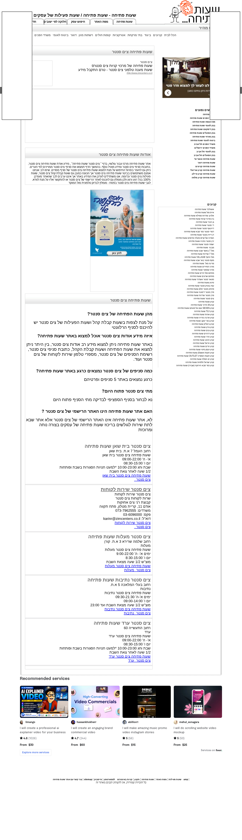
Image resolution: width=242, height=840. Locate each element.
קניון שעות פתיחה (206, 301)
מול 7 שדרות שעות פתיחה (202, 254)
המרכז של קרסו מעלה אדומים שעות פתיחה (195, 238)
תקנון (137, 779)
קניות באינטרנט (124, 779)
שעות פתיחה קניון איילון (203, 174)
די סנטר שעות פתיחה (204, 225)
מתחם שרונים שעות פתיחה (202, 276)
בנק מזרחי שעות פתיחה (203, 136)
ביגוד (147, 35)
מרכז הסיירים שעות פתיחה (202, 266)
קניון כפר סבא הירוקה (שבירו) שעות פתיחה (195, 365)
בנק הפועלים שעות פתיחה (202, 133)
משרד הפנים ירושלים (204, 148)
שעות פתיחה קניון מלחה (203, 177)
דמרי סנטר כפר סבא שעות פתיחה (199, 231)
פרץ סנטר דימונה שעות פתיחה (200, 292)
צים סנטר (142, 479)
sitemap (88, 779)
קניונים (157, 35)
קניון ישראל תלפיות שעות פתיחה (199, 362)
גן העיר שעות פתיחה (205, 222)
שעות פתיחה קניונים (205, 166)
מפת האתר (101, 21)
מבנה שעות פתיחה (205, 247)
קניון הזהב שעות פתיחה (203, 340)
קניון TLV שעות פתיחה (204, 311)
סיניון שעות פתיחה (206, 282)
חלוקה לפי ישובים (55, 21)
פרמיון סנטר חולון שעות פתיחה (200, 289)
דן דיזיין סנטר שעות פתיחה (202, 235)
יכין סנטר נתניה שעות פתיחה (201, 241)
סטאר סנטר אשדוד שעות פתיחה (199, 279)
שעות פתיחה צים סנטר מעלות (128, 566)
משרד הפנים (42, 35)
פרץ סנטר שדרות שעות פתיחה (200, 295)
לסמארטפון (109, 779)
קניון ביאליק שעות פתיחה (203, 324)
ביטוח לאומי (60, 35)
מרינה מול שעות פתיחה (203, 263)
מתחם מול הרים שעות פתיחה (201, 273)
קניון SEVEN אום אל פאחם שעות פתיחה (196, 308)
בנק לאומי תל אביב (205, 151)
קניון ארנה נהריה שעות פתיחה (200, 317)
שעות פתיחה (124, 21)
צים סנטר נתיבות (137, 613)
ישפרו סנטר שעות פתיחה (203, 244)
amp (186, 779)
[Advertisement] (17, 66)
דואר (74, 35)
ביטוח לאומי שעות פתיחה (202, 140)
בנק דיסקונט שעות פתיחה (202, 129)
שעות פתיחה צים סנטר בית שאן (126, 475)
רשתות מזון (86, 35)
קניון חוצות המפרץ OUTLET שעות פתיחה (195, 356)
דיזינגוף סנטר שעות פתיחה (202, 228)
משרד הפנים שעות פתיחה (202, 118)
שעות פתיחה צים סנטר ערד (130, 656)
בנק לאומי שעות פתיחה (203, 125)
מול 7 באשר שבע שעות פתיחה (200, 250)
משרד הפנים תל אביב (204, 144)
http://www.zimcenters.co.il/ (139, 73)
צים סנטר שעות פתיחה (204, 298)
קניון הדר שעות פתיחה (204, 337)
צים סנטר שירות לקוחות (126, 489)
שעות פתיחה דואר (206, 162)
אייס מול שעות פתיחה (204, 212)
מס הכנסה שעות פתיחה (203, 122)
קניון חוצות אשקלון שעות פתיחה (200, 352)
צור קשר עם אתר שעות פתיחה (67, 779)
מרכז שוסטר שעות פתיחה (202, 270)
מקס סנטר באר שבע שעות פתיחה (199, 260)
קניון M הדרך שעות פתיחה (202, 305)
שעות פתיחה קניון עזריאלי (202, 170)
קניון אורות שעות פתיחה (203, 314)
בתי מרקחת (135, 35)
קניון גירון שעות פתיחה (204, 327)
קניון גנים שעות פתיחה (204, 330)
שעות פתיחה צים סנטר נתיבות (128, 609)
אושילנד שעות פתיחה (204, 209)
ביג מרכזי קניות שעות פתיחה (201, 219)
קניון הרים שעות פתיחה (203, 346)
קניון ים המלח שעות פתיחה (202, 359)
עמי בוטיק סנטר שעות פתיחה (201, 286)
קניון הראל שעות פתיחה (203, 343)
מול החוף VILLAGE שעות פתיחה (199, 257)
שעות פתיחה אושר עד (204, 159)
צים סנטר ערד (139, 660)
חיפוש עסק (78, 21)
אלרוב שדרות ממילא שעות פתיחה (199, 215)
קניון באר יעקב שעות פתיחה (201, 321)
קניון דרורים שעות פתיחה (203, 333)
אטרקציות (119, 35)
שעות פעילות (175, 779)
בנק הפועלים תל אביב (204, 155)
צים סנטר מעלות (137, 570)
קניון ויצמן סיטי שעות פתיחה (201, 349)
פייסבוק (98, 779)
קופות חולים (103, 35)
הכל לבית (170, 35)
